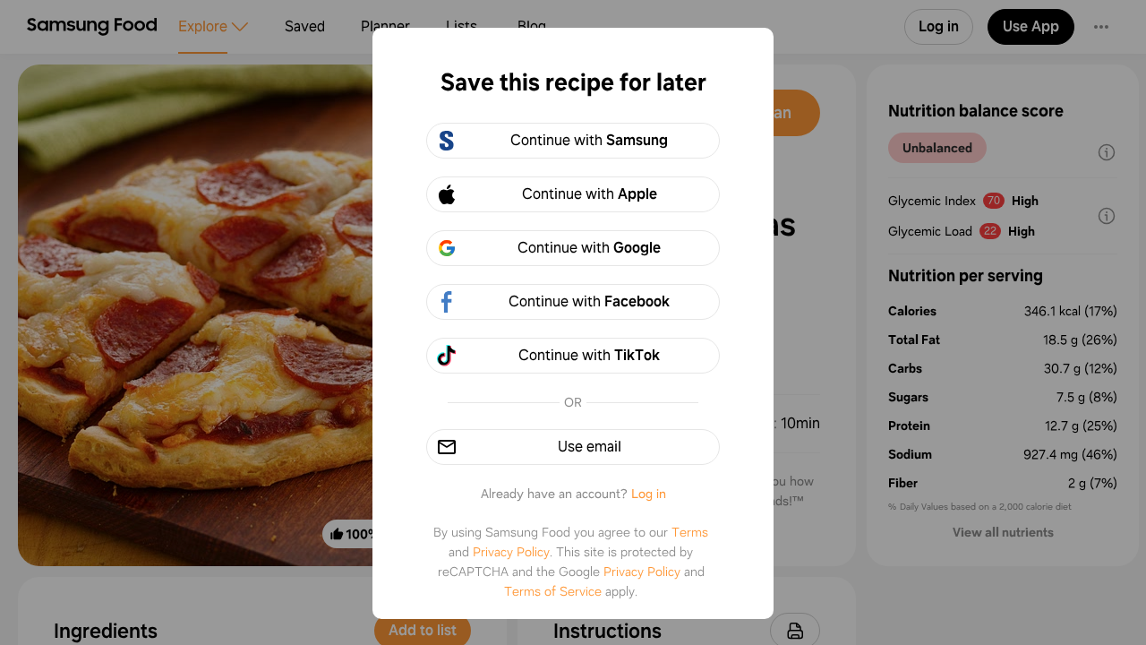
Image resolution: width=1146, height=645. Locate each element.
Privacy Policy (511, 552)
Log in (648, 494)
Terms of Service (553, 591)
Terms (689, 532)
